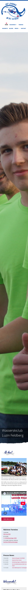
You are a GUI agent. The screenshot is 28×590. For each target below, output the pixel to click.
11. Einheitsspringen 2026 (10, 538)
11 (19, 443)
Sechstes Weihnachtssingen (10, 542)
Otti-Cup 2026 (6, 534)
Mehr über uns (7, 519)
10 (18, 443)
